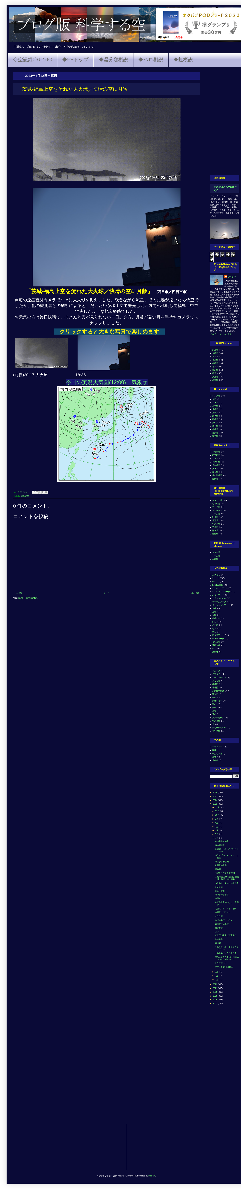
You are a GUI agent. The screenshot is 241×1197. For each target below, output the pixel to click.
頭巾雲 (215, 534)
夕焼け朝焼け (218, 691)
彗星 (214, 704)
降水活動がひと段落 (223, 920)
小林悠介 (232, 276)
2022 (215, 984)
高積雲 (215, 380)
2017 (215, 1003)
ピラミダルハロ (219, 598)
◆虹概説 (183, 60)
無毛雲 (215, 426)
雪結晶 (215, 760)
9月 (217, 819)
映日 (214, 632)
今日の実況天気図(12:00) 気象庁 (107, 382)
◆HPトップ (75, 60)
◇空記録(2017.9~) (32, 60)
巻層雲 (215, 360)
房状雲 (215, 409)
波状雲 (215, 468)
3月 (217, 972)
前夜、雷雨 (220, 891)
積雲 (214, 373)
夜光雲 (215, 694)
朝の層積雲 (220, 845)
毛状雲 (215, 419)
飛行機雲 (216, 731)
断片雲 (215, 416)
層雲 (214, 356)
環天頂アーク (218, 635)
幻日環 (215, 625)
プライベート (218, 747)
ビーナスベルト (219, 677)
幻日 (214, 622)
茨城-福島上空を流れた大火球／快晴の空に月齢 (227, 878)
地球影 (215, 684)
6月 (217, 830)
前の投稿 (195, 593)
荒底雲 (215, 527)
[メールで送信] (33, 492)
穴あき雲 (216, 524)
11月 (217, 811)
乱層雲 (215, 350)
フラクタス (217, 510)
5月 (217, 834)
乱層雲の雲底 (221, 865)
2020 (215, 992)
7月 (217, 826)
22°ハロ (215, 578)
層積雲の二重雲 (222, 924)
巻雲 (214, 366)
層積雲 (215, 353)
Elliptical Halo (218, 585)
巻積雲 (215, 363)
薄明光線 (216, 645)
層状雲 (215, 406)
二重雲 (215, 458)
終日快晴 (219, 887)
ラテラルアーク (219, 602)
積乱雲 (215, 370)
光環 (214, 612)
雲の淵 (218, 869)
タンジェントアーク (221, 591)
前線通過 (219, 939)
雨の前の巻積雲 (222, 894)
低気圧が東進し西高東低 (225, 935)
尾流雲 (215, 520)
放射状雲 (216, 465)
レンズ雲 (216, 396)
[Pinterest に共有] (46, 492)
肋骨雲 (215, 472)
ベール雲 (216, 514)
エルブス (216, 671)
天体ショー (217, 701)
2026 (215, 792)
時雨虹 (218, 898)
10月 (217, 815)
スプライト (217, 674)
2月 (217, 976)
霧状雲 (215, 436)
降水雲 (215, 530)
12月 (217, 807)
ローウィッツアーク (221, 605)
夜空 (214, 697)
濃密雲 (215, 422)
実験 (214, 750)
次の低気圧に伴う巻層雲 (225, 953)
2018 (215, 1000)
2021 (215, 988)
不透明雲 (216, 455)
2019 (215, 996)
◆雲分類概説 (113, 60)
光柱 (214, 608)
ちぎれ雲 (216, 504)
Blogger (151, 1176)
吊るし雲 (216, 681)
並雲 (214, 399)
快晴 (22, 496)
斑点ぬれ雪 (217, 753)
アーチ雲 (216, 507)
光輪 (214, 615)
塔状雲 (215, 402)
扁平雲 (215, 412)
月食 (214, 711)
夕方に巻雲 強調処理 (224, 967)
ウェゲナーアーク (220, 588)
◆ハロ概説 (150, 60)
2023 (215, 804)
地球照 (215, 687)
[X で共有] (40, 492)
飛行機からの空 (219, 727)
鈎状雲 (215, 429)
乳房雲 (215, 517)
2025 (215, 796)
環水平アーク (218, 638)
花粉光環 (216, 642)
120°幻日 (216, 575)
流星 (27, 496)
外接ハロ (216, 618)
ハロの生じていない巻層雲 (226, 883)
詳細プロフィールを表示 (220, 334)
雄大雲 (215, 433)
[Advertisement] (224, 121)
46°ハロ (215, 581)
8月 (217, 823)
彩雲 (214, 628)
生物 (214, 757)
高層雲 (215, 377)
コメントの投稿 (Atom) (28, 598)
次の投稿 (18, 593)
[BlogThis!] (37, 492)
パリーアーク (218, 595)
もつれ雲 (216, 452)
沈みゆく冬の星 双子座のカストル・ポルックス (227, 958)
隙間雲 (215, 479)
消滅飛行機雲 (218, 717)
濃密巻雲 (219, 928)
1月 (217, 979)
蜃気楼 (215, 652)
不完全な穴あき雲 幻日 (225, 873)
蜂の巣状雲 (217, 475)
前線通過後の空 (222, 841)
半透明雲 (216, 462)
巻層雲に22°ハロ (222, 912)
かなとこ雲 (217, 500)
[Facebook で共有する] (43, 492)
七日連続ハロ (221, 963)
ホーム (107, 593)
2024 (215, 800)
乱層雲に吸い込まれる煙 (225, 908)
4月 (217, 838)
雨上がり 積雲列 (222, 861)
